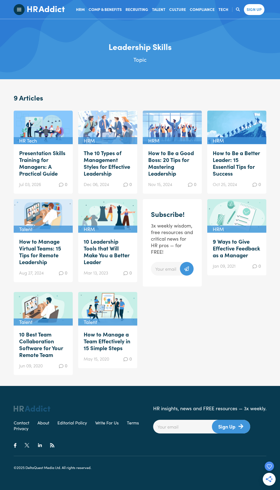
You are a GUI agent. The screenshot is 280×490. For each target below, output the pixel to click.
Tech (223, 9)
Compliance (202, 9)
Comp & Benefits (105, 9)
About (43, 423)
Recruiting (137, 9)
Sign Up (226, 426)
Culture (177, 9)
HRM (80, 9)
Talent (158, 9)
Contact (21, 423)
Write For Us (107, 423)
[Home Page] (45, 9)
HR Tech (28, 140)
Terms (133, 423)
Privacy (21, 428)
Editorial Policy (72, 423)
